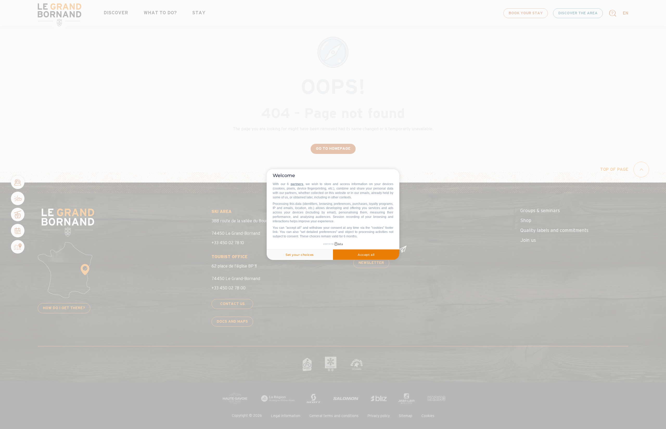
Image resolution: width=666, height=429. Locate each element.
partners (297, 184)
